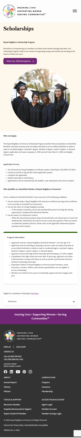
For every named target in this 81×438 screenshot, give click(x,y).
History (7, 387)
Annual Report (10, 382)
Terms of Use (8, 425)
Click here (35, 293)
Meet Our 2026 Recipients (19, 61)
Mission (7, 391)
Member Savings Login (51, 413)
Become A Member (12, 404)
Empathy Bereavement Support (17, 409)
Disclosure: (12, 301)
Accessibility (43, 425)
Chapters (46, 382)
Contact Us (9, 352)
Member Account (49, 409)
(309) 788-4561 (16, 356)
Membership (47, 391)
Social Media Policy (31, 425)
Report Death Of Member (15, 413)
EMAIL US (7, 347)
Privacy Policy (19, 425)
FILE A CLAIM (21, 347)
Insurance (46, 387)
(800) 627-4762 (17, 359)
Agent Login (47, 404)
